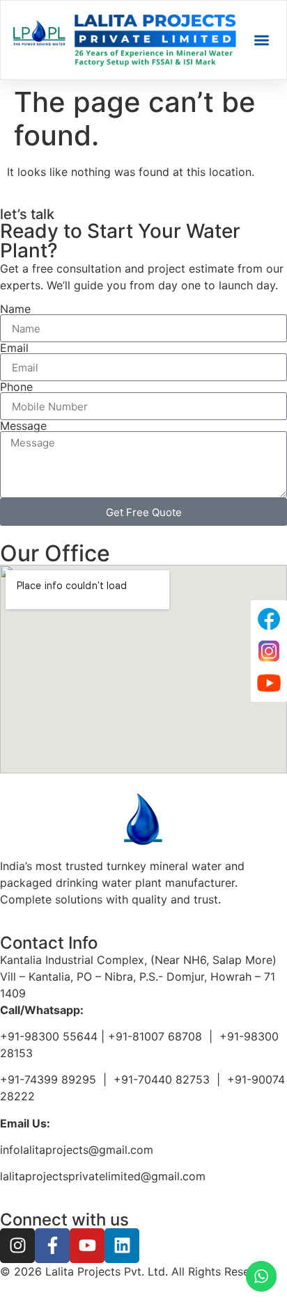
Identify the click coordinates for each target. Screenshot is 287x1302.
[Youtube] (87, 1245)
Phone (16, 386)
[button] (261, 40)
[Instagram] (17, 1245)
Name (15, 308)
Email (14, 347)
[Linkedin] (121, 1245)
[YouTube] (269, 683)
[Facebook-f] (52, 1245)
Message (23, 425)
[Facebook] (269, 619)
